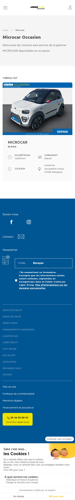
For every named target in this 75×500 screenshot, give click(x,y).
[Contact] (21, 238)
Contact (7, 375)
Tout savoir (9, 349)
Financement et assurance (18, 330)
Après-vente (10, 323)
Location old (10, 336)
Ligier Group (10, 343)
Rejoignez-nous (12, 368)
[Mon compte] (70, 7)
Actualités (9, 355)
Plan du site (9, 387)
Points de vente (12, 317)
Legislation (9, 362)
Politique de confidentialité (18, 394)
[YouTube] (11, 223)
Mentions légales (12, 400)
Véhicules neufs (12, 310)
